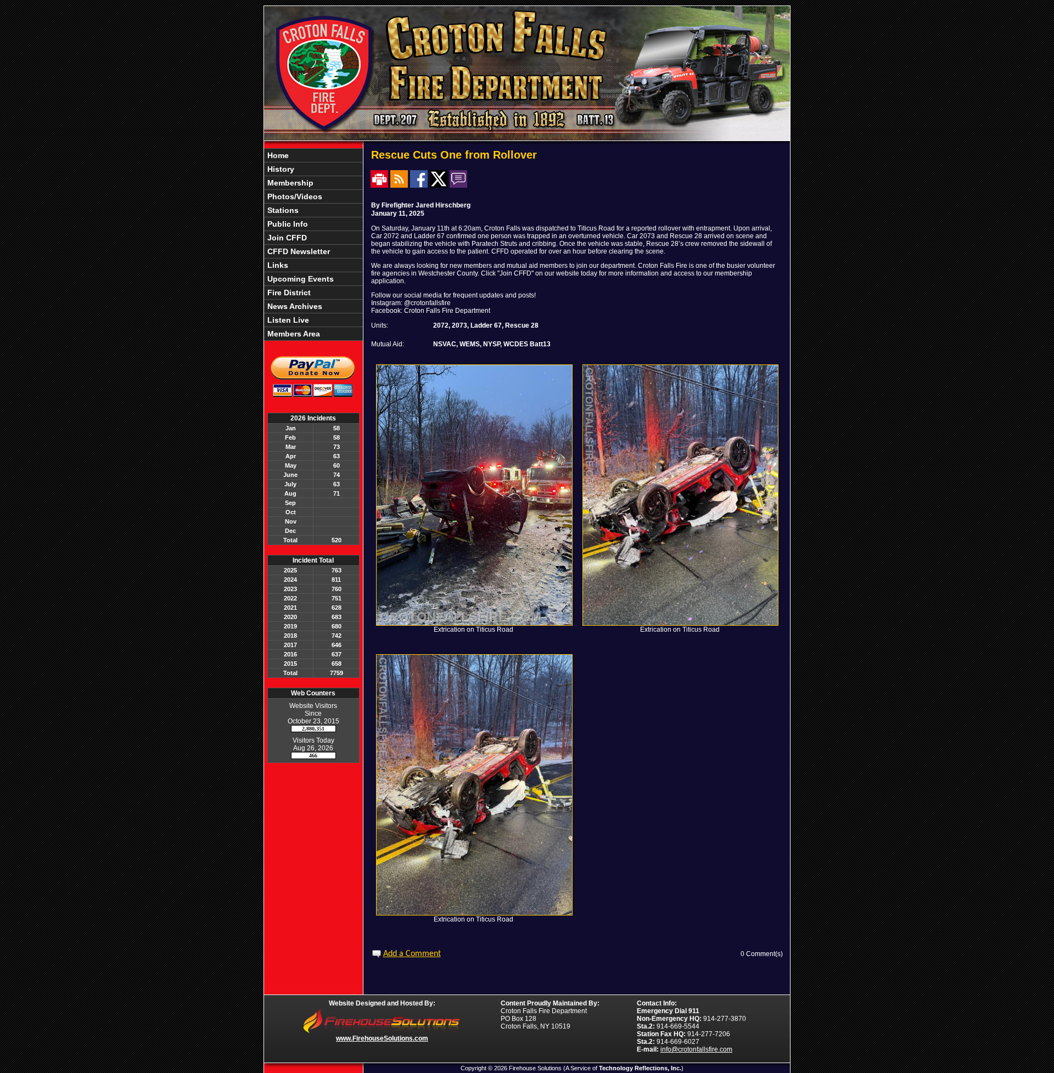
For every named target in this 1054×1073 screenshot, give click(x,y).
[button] (313, 182)
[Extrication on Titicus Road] (474, 623)
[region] (313, 244)
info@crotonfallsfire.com (696, 1049)
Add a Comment (412, 954)
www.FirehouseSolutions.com (382, 1038)
